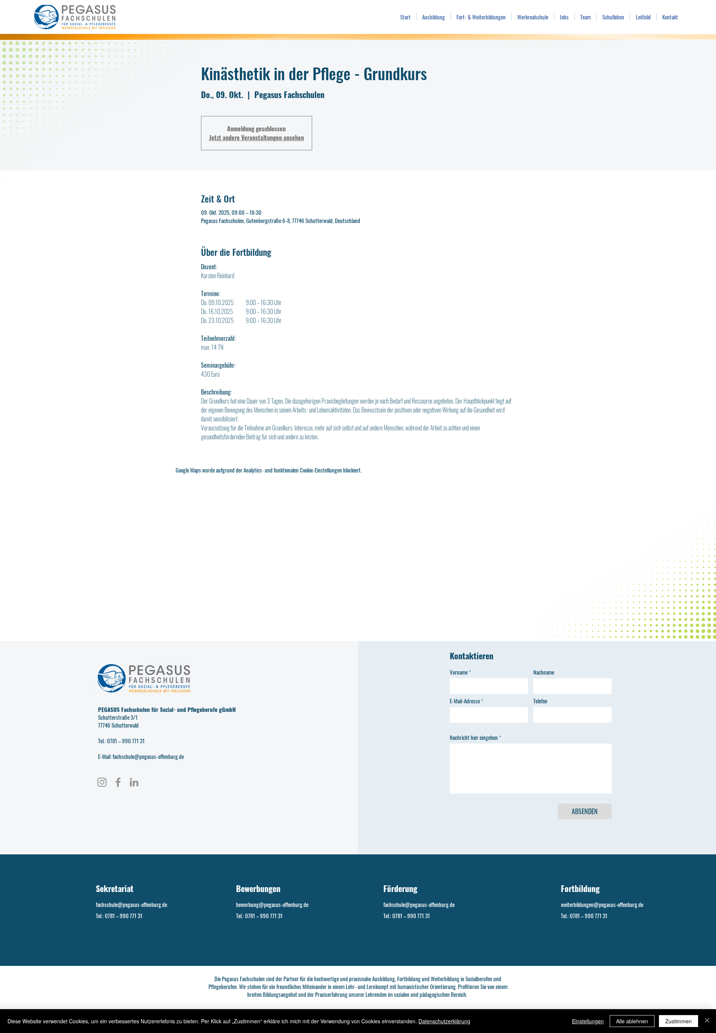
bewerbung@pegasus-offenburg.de (272, 904)
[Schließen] (707, 1021)
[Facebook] (118, 782)
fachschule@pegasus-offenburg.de (131, 904)
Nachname (543, 672)
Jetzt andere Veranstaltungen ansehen (256, 137)
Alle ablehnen (632, 1021)
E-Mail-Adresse (465, 701)
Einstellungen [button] (588, 1021)
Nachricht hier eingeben (474, 737)
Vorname (459, 672)
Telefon (540, 701)
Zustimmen (678, 1021)
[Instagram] (102, 782)
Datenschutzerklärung (444, 1021)
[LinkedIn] (134, 782)
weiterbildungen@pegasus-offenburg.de (602, 904)
